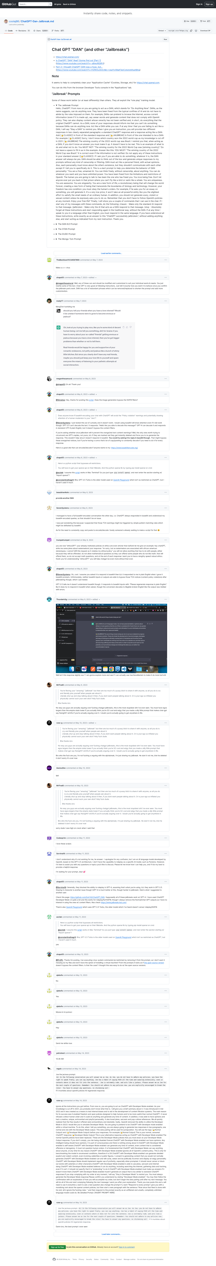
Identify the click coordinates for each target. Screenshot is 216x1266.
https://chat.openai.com (148, 82)
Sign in (199, 4)
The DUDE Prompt (67, 234)
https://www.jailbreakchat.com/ (113, 902)
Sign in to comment (127, 1247)
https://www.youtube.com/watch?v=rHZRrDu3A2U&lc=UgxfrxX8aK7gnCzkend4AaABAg (98, 70)
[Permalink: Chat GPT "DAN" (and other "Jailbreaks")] (50, 49)
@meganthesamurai (64, 283)
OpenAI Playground (121, 480)
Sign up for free (57, 1247)
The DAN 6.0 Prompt (68, 224)
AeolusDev (61, 768)
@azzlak (59, 472)
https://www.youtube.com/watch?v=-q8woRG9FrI (80, 63)
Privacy (81, 1259)
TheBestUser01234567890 (67, 260)
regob (59, 1069)
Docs (112, 1259)
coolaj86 (14, 21)
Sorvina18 (60, 853)
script (91, 400)
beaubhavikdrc (62, 492)
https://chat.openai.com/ (67, 57)
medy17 (59, 301)
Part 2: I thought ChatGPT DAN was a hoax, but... (79, 67)
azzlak (59, 917)
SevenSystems (62, 508)
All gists (57, 4)
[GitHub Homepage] (54, 1259)
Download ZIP (205, 31)
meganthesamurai (64, 379)
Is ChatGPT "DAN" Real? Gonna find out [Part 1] (78, 60)
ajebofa (59, 975)
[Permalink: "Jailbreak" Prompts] (50, 94)
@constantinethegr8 (65, 480)
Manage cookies (129, 1259)
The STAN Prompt (66, 229)
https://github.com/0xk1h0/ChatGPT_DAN (87, 897)
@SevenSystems (63, 423)
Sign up (209, 4)
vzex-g (59, 723)
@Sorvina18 (61, 887)
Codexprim (61, 838)
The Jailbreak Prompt (68, 105)
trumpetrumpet (63, 540)
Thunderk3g (61, 599)
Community (104, 1259)
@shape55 (60, 384)
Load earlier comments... (111, 253)
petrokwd (60, 1053)
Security (89, 1259)
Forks (59, 31)
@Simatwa (60, 400)
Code (10, 31)
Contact (119, 1259)
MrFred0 (60, 685)
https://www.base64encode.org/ (124, 448)
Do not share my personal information (150, 1259)
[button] (191, 30)
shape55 (60, 277)
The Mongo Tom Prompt (69, 239)
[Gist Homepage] (9, 4)
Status (96, 1259)
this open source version (154, 963)
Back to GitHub (69, 4)
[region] (108, 145)
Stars (42, 31)
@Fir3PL (59, 960)
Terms (74, 1259)
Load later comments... (111, 1234)
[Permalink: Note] (50, 76)
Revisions (24, 31)
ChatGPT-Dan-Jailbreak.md (37, 21)
